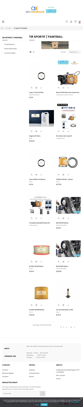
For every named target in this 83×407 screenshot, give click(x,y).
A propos (5, 376)
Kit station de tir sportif (64, 136)
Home (30, 181)
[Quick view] (32, 88)
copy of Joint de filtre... (36, 92)
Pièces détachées (10, 48)
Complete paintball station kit (39, 223)
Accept (44, 404)
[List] (33, 52)
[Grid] (30, 52)
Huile (30, 138)
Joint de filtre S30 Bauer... (37, 179)
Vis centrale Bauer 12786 (64, 310)
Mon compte (60, 375)
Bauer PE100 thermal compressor (67, 92)
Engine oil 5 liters (34, 136)
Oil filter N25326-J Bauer (64, 179)
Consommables (9, 53)
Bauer (58, 312)
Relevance (75, 52)
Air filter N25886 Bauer (36, 310)
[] (36, 88)
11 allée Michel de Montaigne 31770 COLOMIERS (67, 371)
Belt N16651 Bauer (62, 266)
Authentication (34, 373)
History (31, 376)
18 (71, 327)
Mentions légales (8, 373)
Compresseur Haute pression (64, 94)
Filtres (58, 181)
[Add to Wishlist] (51, 62)
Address (32, 370)
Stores (58, 378)
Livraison (5, 370)
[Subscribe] (42, 393)
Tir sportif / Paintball (12, 38)
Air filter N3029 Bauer (36, 266)
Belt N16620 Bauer (62, 223)
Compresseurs (9, 44)
